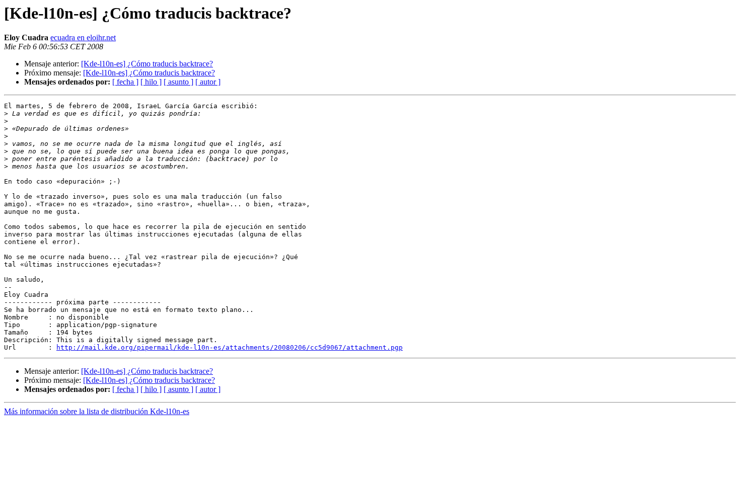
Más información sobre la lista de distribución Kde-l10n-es (96, 411)
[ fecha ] (125, 81)
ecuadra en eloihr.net (83, 37)
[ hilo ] (151, 81)
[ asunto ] (178, 81)
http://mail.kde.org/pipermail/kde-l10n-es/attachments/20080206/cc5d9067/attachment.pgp (229, 347)
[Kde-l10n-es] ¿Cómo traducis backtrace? (147, 63)
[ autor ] (207, 81)
